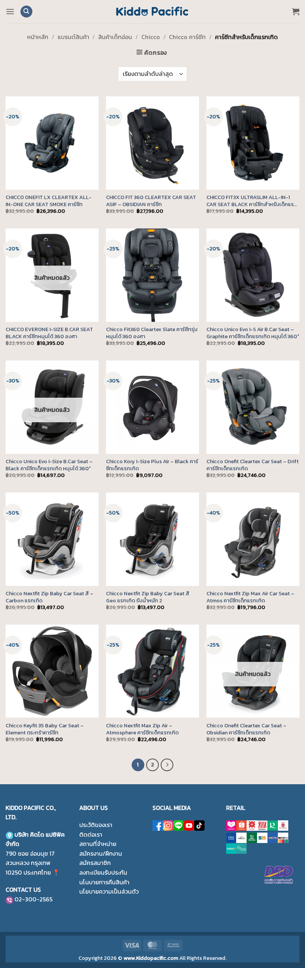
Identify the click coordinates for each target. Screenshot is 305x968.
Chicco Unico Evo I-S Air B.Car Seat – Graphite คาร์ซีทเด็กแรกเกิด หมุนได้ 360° (252, 333)
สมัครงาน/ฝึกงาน (100, 853)
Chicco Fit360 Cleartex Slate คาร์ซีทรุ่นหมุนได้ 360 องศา (152, 333)
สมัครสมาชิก (95, 862)
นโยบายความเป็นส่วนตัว (109, 891)
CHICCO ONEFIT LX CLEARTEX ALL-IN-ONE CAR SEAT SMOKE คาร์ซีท (49, 201)
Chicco (150, 36)
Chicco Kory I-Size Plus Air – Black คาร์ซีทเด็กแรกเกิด (152, 465)
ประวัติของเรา (95, 824)
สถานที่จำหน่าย (97, 843)
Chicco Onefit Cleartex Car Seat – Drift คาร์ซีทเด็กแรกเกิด (252, 465)
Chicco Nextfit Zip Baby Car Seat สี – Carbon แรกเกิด (49, 597)
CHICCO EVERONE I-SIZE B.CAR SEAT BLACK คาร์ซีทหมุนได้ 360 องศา (49, 333)
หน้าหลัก (37, 36)
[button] (10, 11)
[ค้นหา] (26, 12)
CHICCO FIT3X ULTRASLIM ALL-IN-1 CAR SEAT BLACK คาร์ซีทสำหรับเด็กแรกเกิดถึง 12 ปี (251, 201)
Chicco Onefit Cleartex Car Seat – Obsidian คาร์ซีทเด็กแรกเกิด (246, 729)
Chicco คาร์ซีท (187, 36)
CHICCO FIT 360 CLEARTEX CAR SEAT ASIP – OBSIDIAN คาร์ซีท (151, 201)
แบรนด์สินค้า (73, 36)
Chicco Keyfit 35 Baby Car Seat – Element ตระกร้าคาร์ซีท (45, 729)
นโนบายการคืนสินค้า (104, 882)
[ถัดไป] (167, 765)
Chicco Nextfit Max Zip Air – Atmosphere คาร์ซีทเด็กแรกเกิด (142, 729)
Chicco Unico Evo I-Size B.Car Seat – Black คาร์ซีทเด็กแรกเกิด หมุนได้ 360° (49, 465)
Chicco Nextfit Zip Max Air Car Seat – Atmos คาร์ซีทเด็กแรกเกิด (250, 597)
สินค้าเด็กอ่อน (115, 36)
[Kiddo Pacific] (152, 11)
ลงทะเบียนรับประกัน (103, 872)
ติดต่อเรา (90, 834)
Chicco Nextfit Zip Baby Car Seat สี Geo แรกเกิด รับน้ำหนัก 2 (147, 597)
